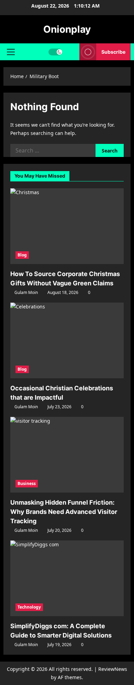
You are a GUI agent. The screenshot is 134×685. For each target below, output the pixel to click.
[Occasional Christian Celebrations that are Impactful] (67, 340)
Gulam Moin (26, 292)
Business (27, 483)
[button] (10, 52)
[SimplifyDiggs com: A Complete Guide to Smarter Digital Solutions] (67, 578)
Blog (22, 255)
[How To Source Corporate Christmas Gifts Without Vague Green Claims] (67, 226)
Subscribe (113, 52)
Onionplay (67, 29)
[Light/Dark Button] (55, 52)
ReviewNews (112, 669)
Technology (29, 607)
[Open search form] (71, 52)
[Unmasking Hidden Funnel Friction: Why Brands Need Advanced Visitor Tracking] (67, 455)
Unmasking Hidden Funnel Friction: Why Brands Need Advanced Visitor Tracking (63, 512)
